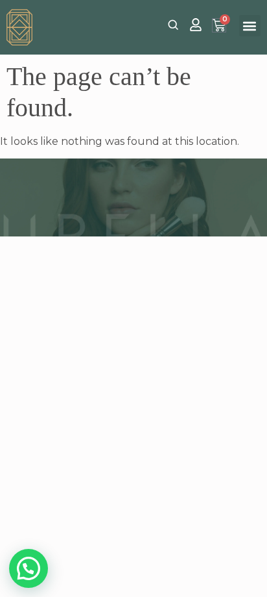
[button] (250, 25)
